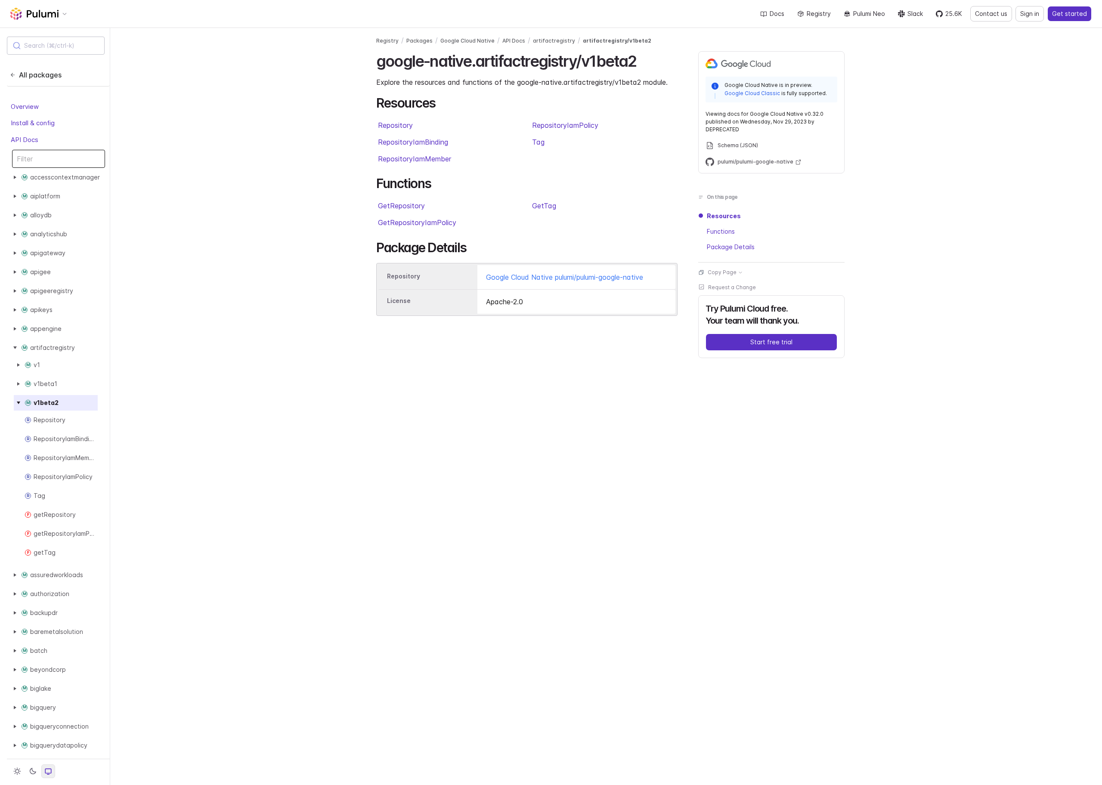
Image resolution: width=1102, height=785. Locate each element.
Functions (721, 231)
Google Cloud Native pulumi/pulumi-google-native (564, 277)
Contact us (991, 13)
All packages (40, 75)
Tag (538, 142)
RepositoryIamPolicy (565, 125)
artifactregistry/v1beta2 (617, 40)
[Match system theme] (48, 771)
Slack (915, 13)
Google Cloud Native (467, 40)
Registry (819, 13)
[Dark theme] (33, 771)
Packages (419, 40)
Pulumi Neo (869, 13)
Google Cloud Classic (752, 93)
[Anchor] (644, 60)
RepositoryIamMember (414, 159)
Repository (395, 125)
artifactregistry (554, 40)
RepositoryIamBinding (413, 142)
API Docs (24, 140)
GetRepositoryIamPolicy (417, 222)
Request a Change (732, 287)
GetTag (544, 205)
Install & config (33, 123)
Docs (777, 13)
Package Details (731, 246)
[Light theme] (17, 771)
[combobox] (56, 46)
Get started (1069, 13)
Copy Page (722, 272)
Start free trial (771, 342)
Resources (724, 215)
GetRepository (401, 205)
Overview (25, 106)
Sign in (1029, 13)
